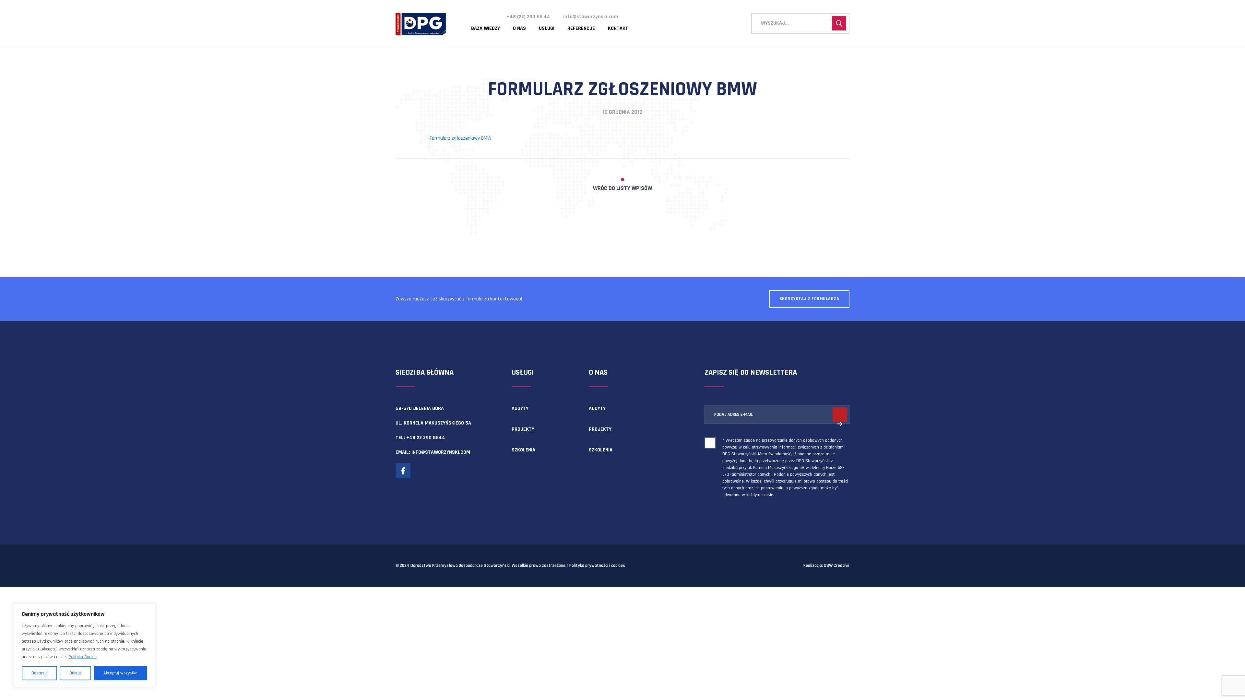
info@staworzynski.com (590, 16)
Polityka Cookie (82, 657)
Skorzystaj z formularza (809, 299)
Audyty (520, 408)
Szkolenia (523, 450)
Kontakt (618, 28)
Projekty (523, 429)
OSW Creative (836, 565)
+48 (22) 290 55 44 (528, 16)
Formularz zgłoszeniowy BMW (461, 138)
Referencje (581, 28)
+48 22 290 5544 (425, 437)
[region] (84, 645)
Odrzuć (75, 673)
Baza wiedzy (485, 28)
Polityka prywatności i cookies (597, 565)
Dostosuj (39, 673)
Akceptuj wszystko (120, 673)
